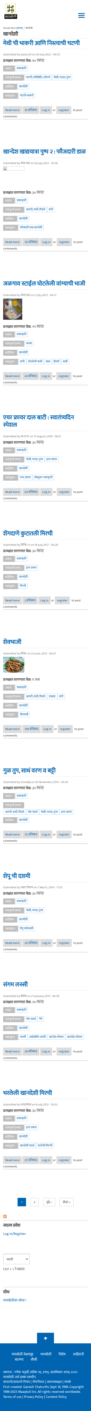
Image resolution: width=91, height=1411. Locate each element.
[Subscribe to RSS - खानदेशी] (45, 1216)
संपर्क (67, 1382)
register (63, 110)
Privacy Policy (34, 1397)
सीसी (34, 1360)
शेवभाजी (12, 642)
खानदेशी (23, 86)
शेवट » (66, 1202)
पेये (40, 1018)
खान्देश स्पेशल (56, 1036)
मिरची (23, 585)
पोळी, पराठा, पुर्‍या (62, 77)
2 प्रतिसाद (30, 600)
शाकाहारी (21, 68)
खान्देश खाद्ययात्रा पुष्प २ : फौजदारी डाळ (44, 152)
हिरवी (56, 361)
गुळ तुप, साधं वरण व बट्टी (29, 770)
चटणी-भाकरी (26, 95)
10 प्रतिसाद (31, 110)
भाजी (65, 361)
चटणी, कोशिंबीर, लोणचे (38, 77)
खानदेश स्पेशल (74, 1036)
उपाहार (52, 696)
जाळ (48, 361)
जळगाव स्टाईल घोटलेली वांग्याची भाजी (44, 283)
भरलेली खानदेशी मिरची (27, 1093)
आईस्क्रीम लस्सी (37, 1036)
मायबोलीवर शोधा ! (14, 1300)
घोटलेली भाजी (35, 361)
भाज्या (29, 343)
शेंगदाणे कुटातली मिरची (28, 533)
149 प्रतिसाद (32, 729)
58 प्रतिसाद (31, 242)
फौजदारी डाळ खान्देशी (31, 227)
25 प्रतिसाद (31, 1160)
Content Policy (56, 1397)
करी (51, 209)
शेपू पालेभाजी (26, 928)
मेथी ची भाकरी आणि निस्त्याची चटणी (41, 43)
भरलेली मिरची (45, 1145)
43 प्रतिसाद (31, 376)
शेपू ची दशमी (16, 876)
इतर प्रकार (51, 459)
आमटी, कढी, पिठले (35, 209)
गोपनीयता (38, 1382)
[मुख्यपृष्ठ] (11, 10)
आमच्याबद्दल (55, 1382)
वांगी (22, 361)
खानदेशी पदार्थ (27, 1145)
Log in (46, 110)
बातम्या (19, 1360)
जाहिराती (78, 1354)
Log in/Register (14, 1234)
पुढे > (49, 1202)
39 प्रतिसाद (31, 1051)
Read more (13, 110)
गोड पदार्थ (32, 811)
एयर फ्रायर (25, 477)
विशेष (62, 1354)
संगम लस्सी (15, 984)
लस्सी (23, 1036)
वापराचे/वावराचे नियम (16, 1382)
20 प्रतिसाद (31, 943)
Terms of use (12, 1397)
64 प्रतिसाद (31, 492)
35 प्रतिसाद (31, 834)
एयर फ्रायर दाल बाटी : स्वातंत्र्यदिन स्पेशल (38, 421)
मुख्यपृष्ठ (19, 28)
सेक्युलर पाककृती (43, 477)
